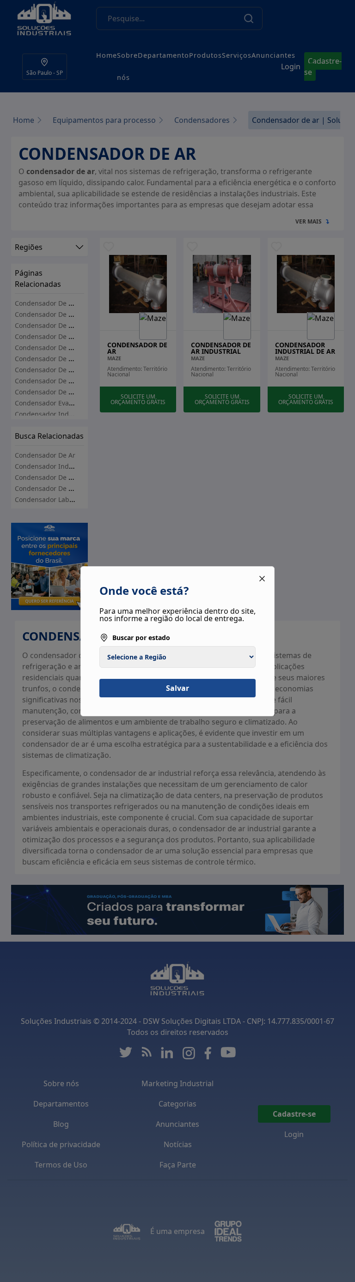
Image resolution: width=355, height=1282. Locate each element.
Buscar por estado (141, 637)
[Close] (262, 578)
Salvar (177, 688)
